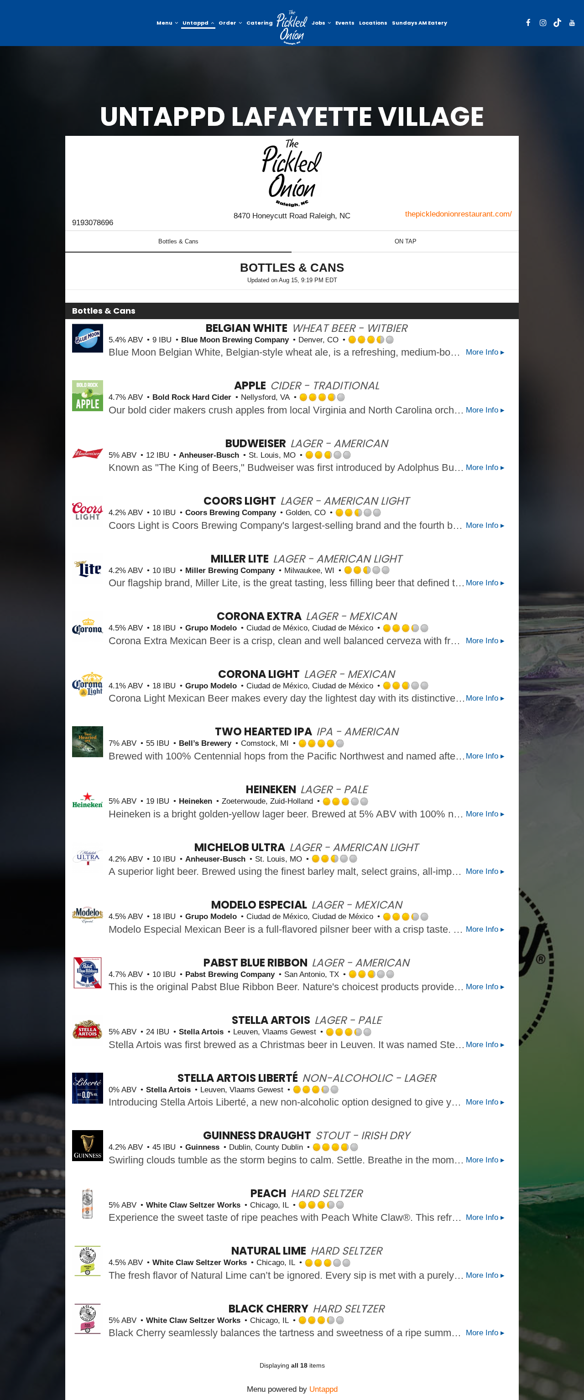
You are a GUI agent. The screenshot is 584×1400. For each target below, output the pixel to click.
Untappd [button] (195, 22)
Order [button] (228, 22)
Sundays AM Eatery (419, 22)
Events (345, 22)
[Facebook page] (528, 22)
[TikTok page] (557, 22)
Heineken (195, 801)
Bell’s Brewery (205, 743)
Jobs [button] (319, 22)
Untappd (323, 1389)
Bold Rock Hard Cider (191, 397)
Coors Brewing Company (230, 512)
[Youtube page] (572, 22)
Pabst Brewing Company (230, 974)
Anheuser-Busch (209, 455)
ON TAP (406, 241)
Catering (259, 22)
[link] (292, 27)
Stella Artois (201, 1032)
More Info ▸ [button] (485, 352)
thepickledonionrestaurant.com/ (458, 214)
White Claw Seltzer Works (193, 1205)
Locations (373, 22)
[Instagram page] (543, 22)
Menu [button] (164, 22)
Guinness (202, 1147)
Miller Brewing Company (230, 570)
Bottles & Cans (178, 241)
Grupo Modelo (211, 628)
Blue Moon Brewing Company (235, 340)
